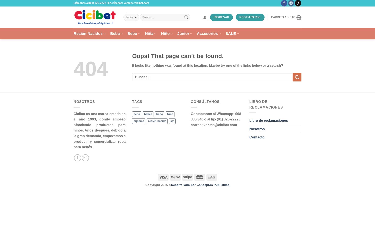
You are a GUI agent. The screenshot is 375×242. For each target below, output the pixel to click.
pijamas (138, 121)
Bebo (132, 33)
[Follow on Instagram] (291, 3)
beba (136, 114)
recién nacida (157, 121)
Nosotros (257, 129)
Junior (183, 33)
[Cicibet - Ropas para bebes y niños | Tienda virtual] (95, 17)
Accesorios (207, 33)
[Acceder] (205, 17)
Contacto (257, 137)
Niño (165, 33)
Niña (149, 33)
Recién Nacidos (88, 33)
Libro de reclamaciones (268, 120)
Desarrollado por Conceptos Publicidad (200, 185)
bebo (159, 114)
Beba (115, 33)
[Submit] (186, 17)
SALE (230, 33)
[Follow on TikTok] (298, 3)
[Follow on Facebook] (284, 3)
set (172, 121)
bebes (148, 114)
